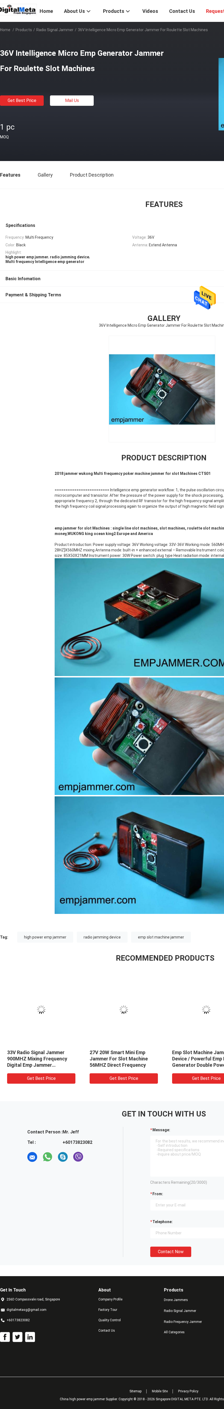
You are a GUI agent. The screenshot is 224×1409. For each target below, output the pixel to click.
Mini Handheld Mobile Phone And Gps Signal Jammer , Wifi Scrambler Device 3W (46, 1059)
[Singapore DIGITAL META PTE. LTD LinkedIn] (30, 1337)
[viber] (78, 1157)
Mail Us (72, 100)
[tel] (93, 1157)
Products (24, 30)
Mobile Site (160, 1391)
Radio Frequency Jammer (183, 1322)
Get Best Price (22, 100)
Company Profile (110, 1299)
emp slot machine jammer (161, 937)
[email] (32, 1157)
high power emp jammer (45, 937)
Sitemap (135, 1391)
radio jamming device (102, 937)
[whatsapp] (47, 1157)
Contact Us (106, 1330)
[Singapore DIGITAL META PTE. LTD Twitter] (17, 1337)
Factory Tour (107, 1310)
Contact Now (171, 1251)
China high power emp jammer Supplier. (89, 1399)
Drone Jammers (176, 1300)
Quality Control (109, 1320)
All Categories (174, 1332)
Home (5, 30)
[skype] (63, 1157)
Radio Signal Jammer (54, 30)
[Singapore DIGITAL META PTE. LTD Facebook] (5, 1337)
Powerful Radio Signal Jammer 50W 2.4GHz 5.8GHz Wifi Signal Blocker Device (128, 1059)
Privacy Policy (188, 1391)
